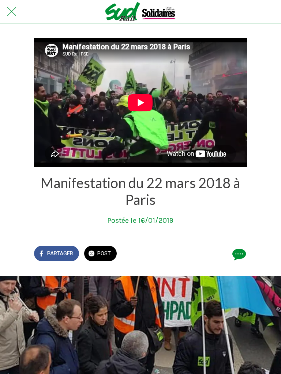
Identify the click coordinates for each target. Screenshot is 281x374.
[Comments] (238, 254)
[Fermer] (11, 11)
